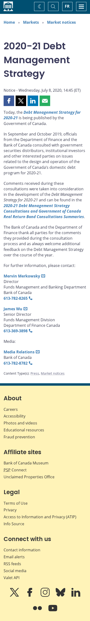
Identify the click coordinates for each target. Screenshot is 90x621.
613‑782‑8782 (16, 363)
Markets (31, 22)
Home (9, 22)
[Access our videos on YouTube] (53, 611)
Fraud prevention (19, 437)
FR (67, 6)
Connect (15, 470)
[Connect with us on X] (15, 595)
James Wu (13, 308)
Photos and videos (20, 423)
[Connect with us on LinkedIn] (76, 595)
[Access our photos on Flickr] (38, 611)
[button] (9, 101)
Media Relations (19, 352)
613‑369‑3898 (16, 330)
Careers (11, 409)
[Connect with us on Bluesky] (61, 595)
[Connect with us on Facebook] (30, 595)
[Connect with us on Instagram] (45, 595)
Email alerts (14, 556)
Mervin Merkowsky (22, 276)
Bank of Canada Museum (26, 463)
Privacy (10, 510)
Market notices (61, 22)
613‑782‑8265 (16, 298)
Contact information (22, 550)
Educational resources (24, 430)
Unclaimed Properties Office (29, 477)
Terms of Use (16, 503)
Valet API (11, 577)
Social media (15, 570)
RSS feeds (12, 563)
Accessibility (14, 416)
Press (34, 373)
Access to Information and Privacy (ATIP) (40, 516)
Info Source (14, 523)
